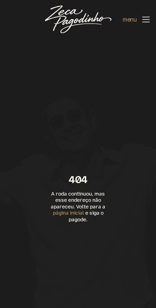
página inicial (68, 213)
